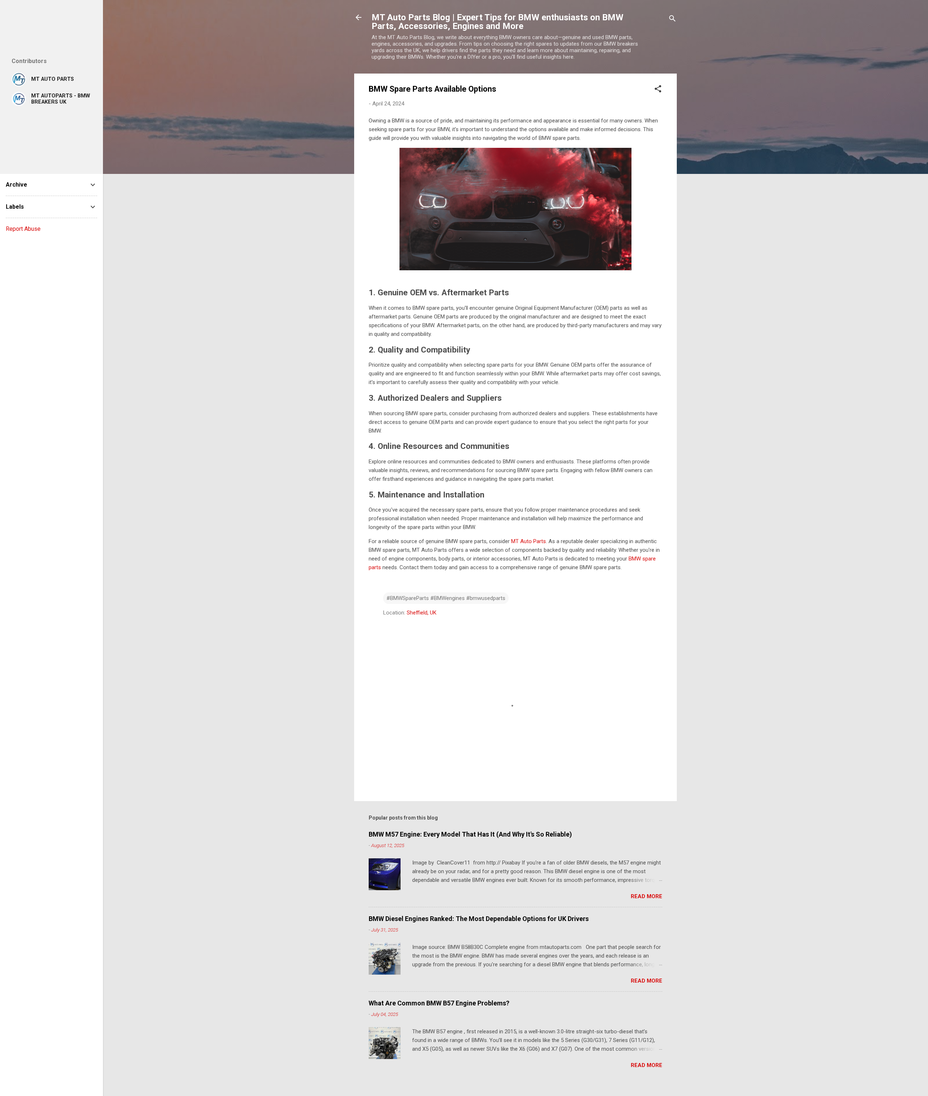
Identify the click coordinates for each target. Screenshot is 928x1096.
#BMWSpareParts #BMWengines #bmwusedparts (445, 598)
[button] (658, 90)
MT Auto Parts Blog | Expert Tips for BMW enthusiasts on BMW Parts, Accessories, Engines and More (498, 21)
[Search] (672, 20)
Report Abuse (23, 228)
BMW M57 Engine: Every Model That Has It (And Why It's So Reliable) (470, 834)
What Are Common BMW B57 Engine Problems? (439, 1003)
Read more (646, 896)
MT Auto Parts (528, 541)
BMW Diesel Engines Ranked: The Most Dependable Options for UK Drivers (479, 918)
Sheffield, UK (421, 612)
